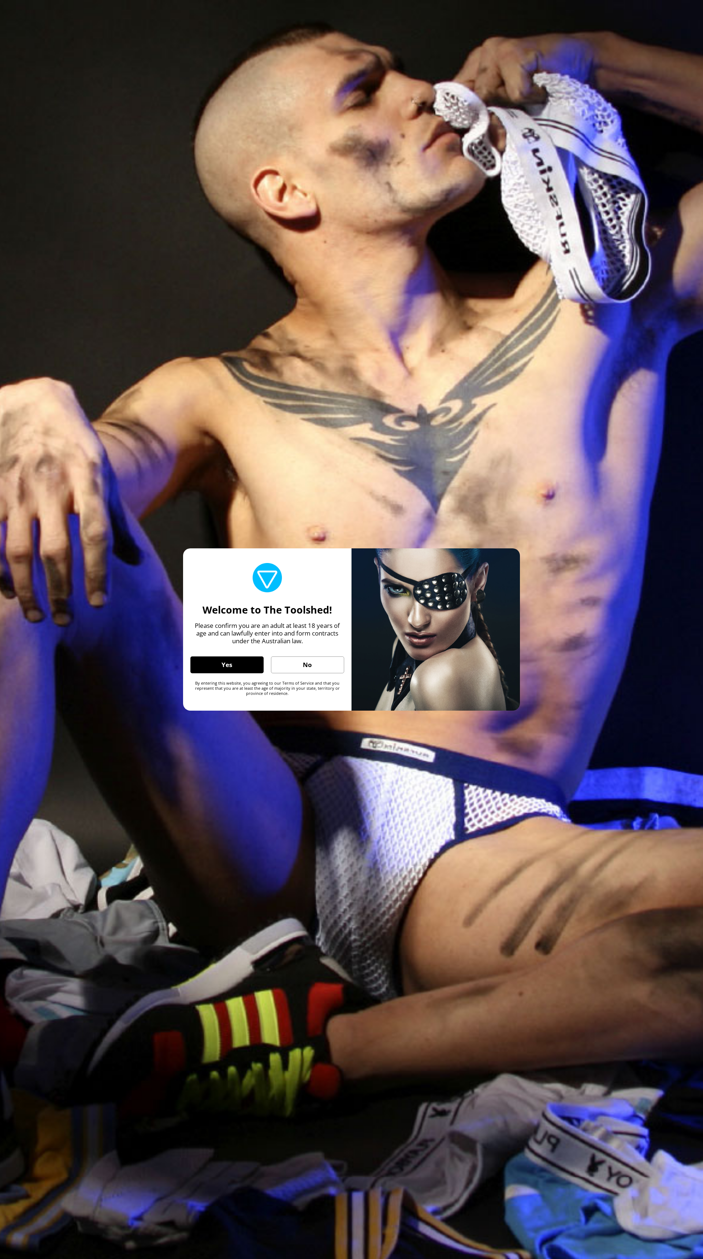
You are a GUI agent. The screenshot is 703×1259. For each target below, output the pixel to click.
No (307, 664)
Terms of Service (298, 683)
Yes (227, 664)
